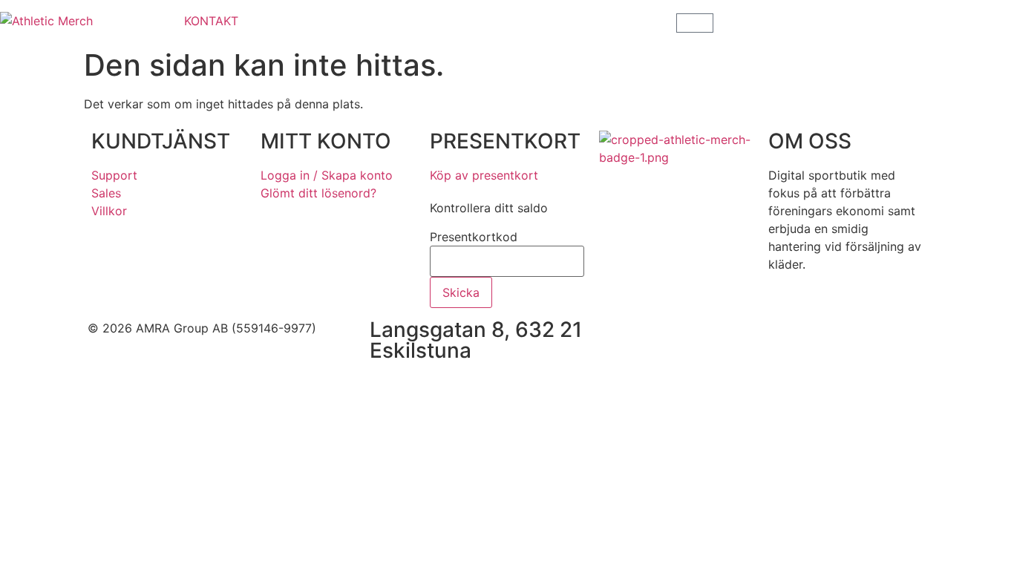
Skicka (461, 292)
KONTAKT (211, 20)
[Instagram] (711, 337)
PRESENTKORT (505, 141)
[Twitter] (752, 337)
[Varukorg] (694, 23)
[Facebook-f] (670, 337)
